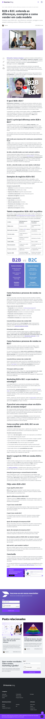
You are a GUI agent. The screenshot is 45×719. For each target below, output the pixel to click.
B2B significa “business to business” (15, 58)
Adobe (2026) (33, 397)
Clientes (31, 706)
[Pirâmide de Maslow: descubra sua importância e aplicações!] (33, 629)
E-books (3, 704)
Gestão (6, 7)
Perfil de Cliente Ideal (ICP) (30, 308)
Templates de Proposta (6, 707)
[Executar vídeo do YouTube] (25, 88)
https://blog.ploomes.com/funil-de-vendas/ (25, 215)
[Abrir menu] (38, 2)
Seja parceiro (32, 707)
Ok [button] (42, 716)
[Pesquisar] (42, 2)
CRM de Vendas (18, 695)
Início (3, 7)
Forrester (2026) (30, 155)
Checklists (18, 704)
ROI (25, 229)
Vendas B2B (4, 694)
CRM (38, 336)
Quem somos (32, 704)
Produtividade (18, 694)
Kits (16, 706)
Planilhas (3, 706)
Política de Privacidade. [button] (19, 716)
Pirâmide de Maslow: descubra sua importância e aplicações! (33, 639)
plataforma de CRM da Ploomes (26, 565)
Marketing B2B (4, 695)
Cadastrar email (11, 610)
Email (3, 599)
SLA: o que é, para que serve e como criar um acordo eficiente (11, 640)
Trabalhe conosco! (33, 709)
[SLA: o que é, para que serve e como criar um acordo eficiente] (12, 629)
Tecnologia (32, 694)
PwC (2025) (14, 364)
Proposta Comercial (19, 697)
